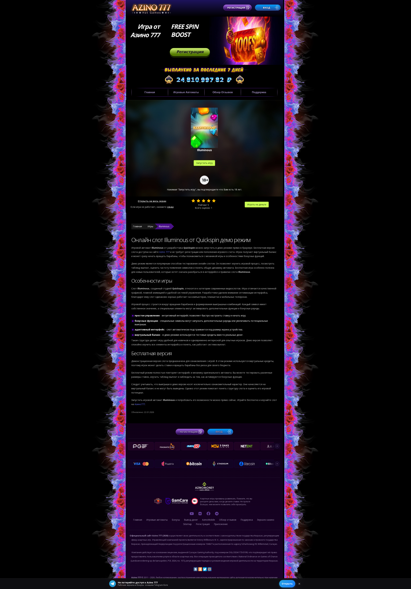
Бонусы (176, 519)
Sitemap (187, 524)
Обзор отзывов (223, 92)
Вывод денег (191, 519)
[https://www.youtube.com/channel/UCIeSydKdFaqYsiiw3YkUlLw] (192, 514)
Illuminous (164, 226)
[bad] (193, 200)
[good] (208, 200)
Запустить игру (204, 162)
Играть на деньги (256, 204)
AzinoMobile (208, 519)
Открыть (287, 583)
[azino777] (200, 514)
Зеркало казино (265, 519)
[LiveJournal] (214, 569)
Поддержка (259, 92)
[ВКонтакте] (195, 569)
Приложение (221, 524)
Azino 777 (164, 251)
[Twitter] (205, 569)
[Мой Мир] (209, 569)
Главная (149, 92)
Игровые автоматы (186, 92)
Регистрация (236, 7)
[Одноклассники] (200, 569)
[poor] (198, 200)
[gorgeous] (214, 200)
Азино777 (140, 404)
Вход (266, 7)
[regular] (203, 200)
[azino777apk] (217, 514)
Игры (150, 226)
